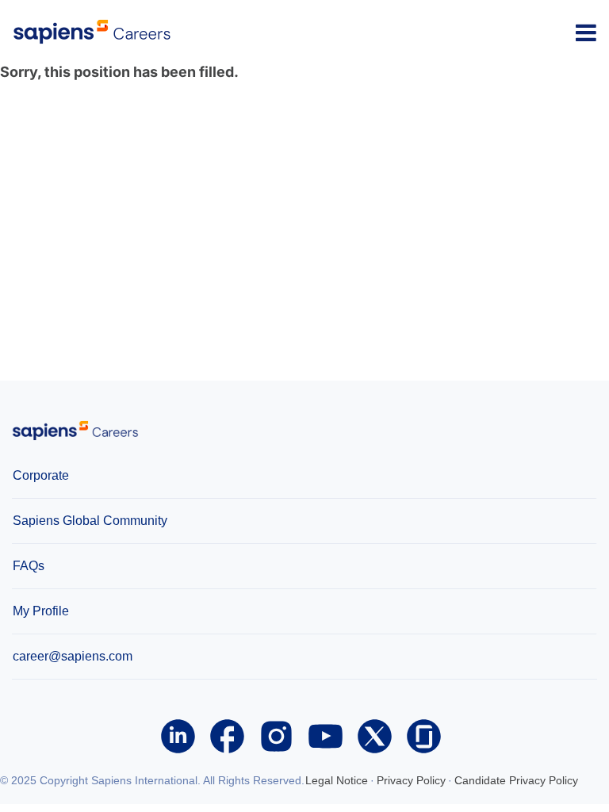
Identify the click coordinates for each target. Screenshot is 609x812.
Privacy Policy (411, 780)
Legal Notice (336, 780)
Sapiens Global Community (90, 520)
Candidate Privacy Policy (516, 780)
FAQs (28, 566)
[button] (586, 32)
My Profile (41, 611)
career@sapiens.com (72, 656)
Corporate (41, 475)
